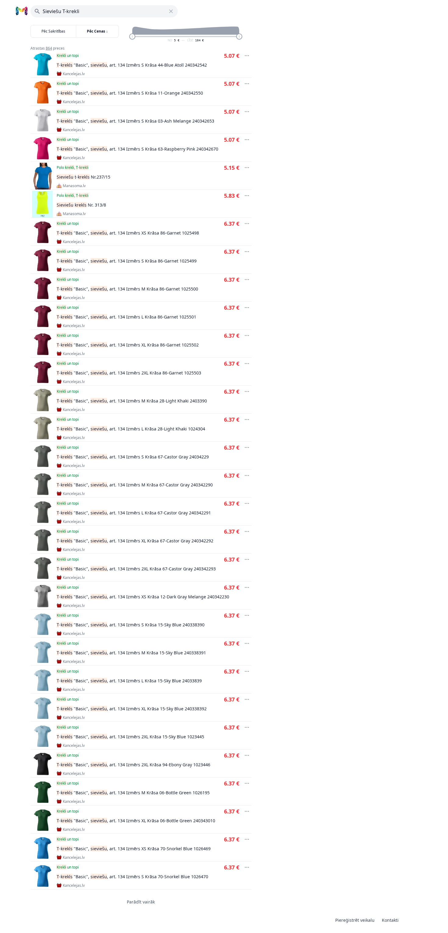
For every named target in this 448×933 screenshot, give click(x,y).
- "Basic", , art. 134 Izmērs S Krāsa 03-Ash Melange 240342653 (135, 121)
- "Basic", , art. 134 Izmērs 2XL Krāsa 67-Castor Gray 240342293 (136, 569)
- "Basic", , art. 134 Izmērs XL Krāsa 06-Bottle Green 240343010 (136, 820)
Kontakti (390, 920)
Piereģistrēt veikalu (355, 920)
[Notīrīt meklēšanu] (171, 11)
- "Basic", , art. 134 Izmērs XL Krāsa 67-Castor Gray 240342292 (135, 541)
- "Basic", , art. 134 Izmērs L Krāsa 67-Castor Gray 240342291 (134, 513)
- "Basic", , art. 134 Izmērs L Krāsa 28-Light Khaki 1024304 (131, 429)
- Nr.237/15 (83, 177)
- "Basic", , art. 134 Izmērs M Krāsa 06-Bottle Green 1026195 (133, 792)
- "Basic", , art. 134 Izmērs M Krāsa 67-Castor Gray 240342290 (135, 485)
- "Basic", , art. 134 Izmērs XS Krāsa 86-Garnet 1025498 (128, 233)
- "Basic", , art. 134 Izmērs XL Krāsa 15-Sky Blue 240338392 (132, 709)
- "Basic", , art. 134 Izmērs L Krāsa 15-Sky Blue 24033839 (129, 681)
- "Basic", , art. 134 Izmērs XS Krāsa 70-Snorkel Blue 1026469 (134, 848)
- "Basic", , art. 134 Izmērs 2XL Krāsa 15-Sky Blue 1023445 (130, 737)
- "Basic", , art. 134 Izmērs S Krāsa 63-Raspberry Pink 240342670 (137, 149)
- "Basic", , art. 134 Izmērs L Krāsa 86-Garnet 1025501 (126, 317)
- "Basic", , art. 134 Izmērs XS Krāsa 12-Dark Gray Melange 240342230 (143, 597)
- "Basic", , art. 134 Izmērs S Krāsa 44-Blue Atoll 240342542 (132, 65)
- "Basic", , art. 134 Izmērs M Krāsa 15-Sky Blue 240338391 (131, 653)
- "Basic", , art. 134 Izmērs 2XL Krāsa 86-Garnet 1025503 (129, 373)
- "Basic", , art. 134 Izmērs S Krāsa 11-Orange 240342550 (130, 93)
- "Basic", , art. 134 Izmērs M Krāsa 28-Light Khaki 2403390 (132, 401)
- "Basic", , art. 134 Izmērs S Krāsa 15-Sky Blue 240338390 (130, 625)
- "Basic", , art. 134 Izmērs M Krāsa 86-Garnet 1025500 (127, 289)
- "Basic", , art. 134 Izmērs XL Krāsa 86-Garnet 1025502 (128, 345)
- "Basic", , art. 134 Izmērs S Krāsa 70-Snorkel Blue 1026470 (132, 876)
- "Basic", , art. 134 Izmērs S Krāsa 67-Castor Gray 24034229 (133, 457)
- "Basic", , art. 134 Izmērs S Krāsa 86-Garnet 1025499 (127, 261)
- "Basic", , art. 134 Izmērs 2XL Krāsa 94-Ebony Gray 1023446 (133, 765)
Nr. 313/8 (81, 205)
